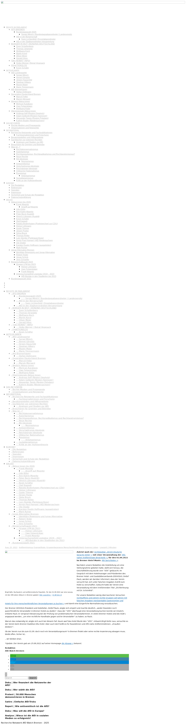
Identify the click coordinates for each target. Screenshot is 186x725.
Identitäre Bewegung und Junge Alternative (35, 252)
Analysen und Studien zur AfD (29, 142)
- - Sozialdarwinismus (26, 442)
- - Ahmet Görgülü (25, 341)
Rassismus (21, 173)
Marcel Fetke (22, 97)
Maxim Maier (22, 85)
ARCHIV (9, 200)
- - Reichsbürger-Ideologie (29, 432)
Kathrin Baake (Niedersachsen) (30, 121)
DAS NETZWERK (13, 123)
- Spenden (16, 454)
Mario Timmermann (25, 87)
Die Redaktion (17, 185)
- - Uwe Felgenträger (26, 370)
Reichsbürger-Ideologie (26, 168)
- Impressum (17, 456)
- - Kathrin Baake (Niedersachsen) (33, 384)
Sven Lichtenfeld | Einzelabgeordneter (38, 39)
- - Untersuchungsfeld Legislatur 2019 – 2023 (38, 538)
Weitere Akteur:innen (20, 101)
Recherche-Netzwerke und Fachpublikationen (31, 133)
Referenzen (16, 188)
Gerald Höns (22, 58)
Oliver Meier (21, 56)
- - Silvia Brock (23, 497)
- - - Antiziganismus (30, 440)
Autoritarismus (22, 152)
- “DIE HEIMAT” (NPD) (22, 325)
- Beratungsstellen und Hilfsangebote (29, 401)
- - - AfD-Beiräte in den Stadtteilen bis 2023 (42, 540)
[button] (13, 656)
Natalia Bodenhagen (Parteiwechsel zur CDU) (37, 224)
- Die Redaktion (18, 449)
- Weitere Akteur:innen (22, 365)
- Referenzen (17, 452)
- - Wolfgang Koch (25, 315)
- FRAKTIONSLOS (19, 329)
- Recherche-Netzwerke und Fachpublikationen (34, 396)
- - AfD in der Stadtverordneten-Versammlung (39, 305)
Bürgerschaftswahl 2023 (22, 262)
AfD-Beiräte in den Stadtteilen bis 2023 (38, 276)
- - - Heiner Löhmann (31, 531)
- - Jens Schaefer (24, 523)
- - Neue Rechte (24, 420)
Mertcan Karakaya (24, 104)
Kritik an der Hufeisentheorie (29, 180)
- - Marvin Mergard (25, 363)
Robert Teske (22, 255)
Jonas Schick (22, 257)
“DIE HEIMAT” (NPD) (20, 61)
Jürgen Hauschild (24, 80)
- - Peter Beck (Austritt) (27, 478)
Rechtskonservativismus (27, 149)
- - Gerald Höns (23, 322)
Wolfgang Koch (23, 51)
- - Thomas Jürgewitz (26, 313)
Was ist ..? (15, 147)
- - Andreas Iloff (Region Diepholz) (33, 377)
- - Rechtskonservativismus (29, 413)
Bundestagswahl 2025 (26, 32)
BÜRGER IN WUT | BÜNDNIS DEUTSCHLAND (33, 44)
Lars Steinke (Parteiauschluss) (30, 238)
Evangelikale (39, 547)
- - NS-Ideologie (24, 423)
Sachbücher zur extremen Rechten (26, 140)
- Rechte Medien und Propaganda (28, 389)
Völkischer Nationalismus (27, 171)
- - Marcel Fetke (24, 361)
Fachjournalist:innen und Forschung (32, 135)
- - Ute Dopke (22, 507)
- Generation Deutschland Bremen (28, 358)
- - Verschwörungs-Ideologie (30, 430)
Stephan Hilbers (23, 82)
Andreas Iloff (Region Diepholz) (30, 113)
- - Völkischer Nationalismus (30, 435)
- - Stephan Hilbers (25, 346)
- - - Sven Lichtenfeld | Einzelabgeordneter (42, 303)
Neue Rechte (22, 156)
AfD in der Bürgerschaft (26, 37)
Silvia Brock (21, 233)
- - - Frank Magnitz (30, 535)
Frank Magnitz (22, 204)
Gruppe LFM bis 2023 (26, 264)
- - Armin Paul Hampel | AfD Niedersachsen (37, 504)
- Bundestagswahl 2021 (23, 543)
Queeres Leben (91, 547)
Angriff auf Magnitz (29, 207)
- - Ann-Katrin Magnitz (27, 476)
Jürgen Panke (22, 231)
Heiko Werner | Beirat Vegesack (30, 63)
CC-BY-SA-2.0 (57, 595)
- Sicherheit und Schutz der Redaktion (30, 459)
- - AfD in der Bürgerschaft (29, 301)
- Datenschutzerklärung (23, 461)
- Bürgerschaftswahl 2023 (24, 526)
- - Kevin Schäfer (24, 332)
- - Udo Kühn (22, 473)
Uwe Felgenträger (24, 106)
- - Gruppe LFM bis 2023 (28, 528)
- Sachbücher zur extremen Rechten (29, 404)
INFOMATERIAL (12, 130)
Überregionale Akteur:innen (23, 111)
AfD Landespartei (19, 73)
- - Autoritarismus (25, 416)
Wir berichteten (109, 560)
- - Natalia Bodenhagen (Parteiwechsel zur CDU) (40, 488)
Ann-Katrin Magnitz (24, 212)
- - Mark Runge (23, 511)
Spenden (15, 190)
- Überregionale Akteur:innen (25, 375)
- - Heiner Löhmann (26, 490)
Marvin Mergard (23, 99)
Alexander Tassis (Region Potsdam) (32, 118)
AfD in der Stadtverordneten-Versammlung (35, 41)
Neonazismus (27, 161)
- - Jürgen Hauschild (26, 344)
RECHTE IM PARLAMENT (16, 27)
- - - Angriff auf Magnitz (33, 471)
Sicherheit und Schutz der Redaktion (27, 195)
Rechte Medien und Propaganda (25, 125)
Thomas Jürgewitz (24, 49)
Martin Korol (21, 53)
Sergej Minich (22, 75)
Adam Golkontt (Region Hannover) (31, 116)
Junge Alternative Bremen (22, 250)
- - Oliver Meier (23, 320)
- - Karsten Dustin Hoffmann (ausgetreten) (37, 509)
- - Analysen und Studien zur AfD (32, 406)
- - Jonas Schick (24, 521)
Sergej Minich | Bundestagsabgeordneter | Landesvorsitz (46, 34)
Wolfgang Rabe (23, 109)
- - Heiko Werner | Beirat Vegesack (33, 327)
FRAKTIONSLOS (19, 65)
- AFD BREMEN (18, 293)
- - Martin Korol (23, 317)
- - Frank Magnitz (24, 468)
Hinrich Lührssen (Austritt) (27, 216)
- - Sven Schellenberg (27, 310)
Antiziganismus (28, 176)
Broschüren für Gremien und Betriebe (28, 145)
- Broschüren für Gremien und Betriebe (31, 408)
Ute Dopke (21, 243)
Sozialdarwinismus (24, 178)
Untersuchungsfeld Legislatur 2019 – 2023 (35, 274)
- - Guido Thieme (24, 492)
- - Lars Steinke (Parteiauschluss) (32, 502)
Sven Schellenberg (24, 46)
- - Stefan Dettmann (26, 356)
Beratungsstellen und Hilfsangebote (27, 137)
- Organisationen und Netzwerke (27, 392)
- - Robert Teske (24, 519)
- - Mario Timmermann (27, 351)
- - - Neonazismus (30, 425)
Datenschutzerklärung (21, 197)
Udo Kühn (20, 209)
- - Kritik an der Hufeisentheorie (32, 444)
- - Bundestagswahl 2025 (28, 296)
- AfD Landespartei (20, 337)
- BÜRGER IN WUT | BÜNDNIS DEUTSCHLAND (33, 308)
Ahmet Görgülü (23, 77)
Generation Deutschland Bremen (26, 94)
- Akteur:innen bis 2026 (23, 466)
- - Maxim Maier (24, 349)
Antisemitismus (23, 164)
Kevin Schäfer (22, 68)
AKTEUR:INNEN (12, 70)
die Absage (67, 643)
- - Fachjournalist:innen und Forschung (35, 399)
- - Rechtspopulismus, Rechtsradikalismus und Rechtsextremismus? (50, 418)
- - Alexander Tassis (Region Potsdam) (35, 382)
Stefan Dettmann (23, 92)
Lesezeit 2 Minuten (108, 547)
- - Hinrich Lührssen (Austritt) (30, 480)
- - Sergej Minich (24, 339)
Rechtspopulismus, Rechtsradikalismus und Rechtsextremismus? (45, 154)
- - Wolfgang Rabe (25, 373)
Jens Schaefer (22, 260)
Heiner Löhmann (23, 226)
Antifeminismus (26, 547)
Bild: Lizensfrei (44, 595)
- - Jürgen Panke (24, 495)
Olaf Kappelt (21, 221)
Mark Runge (21, 248)
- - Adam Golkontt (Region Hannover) (34, 380)
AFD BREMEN (18, 30)
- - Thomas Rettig (25, 500)
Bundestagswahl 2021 (21, 279)
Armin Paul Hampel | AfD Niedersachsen (34, 240)
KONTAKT (10, 183)
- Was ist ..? (17, 411)
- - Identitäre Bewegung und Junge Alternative (39, 516)
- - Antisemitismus (25, 428)
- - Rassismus (22, 437)
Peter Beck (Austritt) (25, 214)
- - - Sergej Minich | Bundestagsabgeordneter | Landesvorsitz (51, 298)
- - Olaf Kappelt (24, 485)
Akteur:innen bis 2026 (21, 202)
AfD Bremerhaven (19, 89)
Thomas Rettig (22, 236)
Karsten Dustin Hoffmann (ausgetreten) (33, 245)
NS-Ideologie (22, 159)
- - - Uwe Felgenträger (32, 533)
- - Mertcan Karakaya (27, 368)
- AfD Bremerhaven (21, 353)
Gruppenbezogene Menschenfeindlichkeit (65, 547)
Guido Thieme (22, 228)
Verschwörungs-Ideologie (27, 166)
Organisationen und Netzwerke (25, 128)
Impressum (16, 192)
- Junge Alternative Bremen (25, 514)
